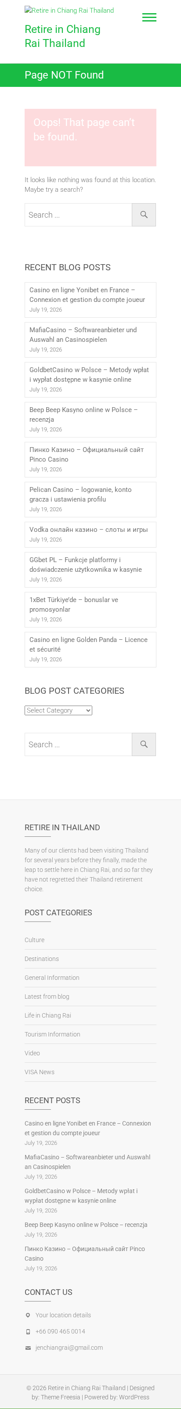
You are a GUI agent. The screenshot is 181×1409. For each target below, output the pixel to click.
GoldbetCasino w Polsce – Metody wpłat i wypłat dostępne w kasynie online (89, 375)
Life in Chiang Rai (48, 1015)
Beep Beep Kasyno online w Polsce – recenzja (83, 414)
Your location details (63, 1315)
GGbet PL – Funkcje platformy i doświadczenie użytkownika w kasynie (85, 565)
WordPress (134, 1397)
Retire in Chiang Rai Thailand (63, 36)
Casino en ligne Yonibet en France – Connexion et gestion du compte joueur (87, 295)
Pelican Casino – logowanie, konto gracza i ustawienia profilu (80, 494)
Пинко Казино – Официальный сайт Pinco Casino (86, 454)
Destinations (42, 958)
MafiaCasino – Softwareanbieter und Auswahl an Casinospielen (83, 335)
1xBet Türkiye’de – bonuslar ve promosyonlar (73, 604)
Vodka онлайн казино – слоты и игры (88, 530)
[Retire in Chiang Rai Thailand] (71, 10)
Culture (34, 939)
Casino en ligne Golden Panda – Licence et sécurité (88, 644)
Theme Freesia (60, 1397)
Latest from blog (47, 996)
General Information (52, 977)
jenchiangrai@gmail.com (69, 1347)
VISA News (39, 1072)
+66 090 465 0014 (60, 1331)
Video (32, 1053)
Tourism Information (52, 1034)
